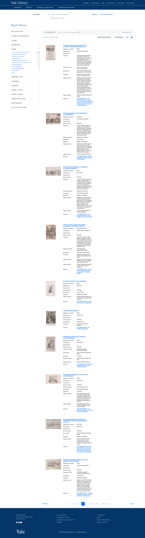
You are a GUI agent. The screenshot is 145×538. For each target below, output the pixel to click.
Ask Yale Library (111, 3)
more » (13, 72)
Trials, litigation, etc (17, 66)
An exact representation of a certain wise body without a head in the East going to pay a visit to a (75, 421)
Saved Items (86, 3)
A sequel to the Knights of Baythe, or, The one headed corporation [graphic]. (75, 460)
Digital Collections (19, 25)
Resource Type (17, 77)
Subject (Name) (17, 94)
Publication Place (18, 99)
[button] (94, 14)
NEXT (132, 503)
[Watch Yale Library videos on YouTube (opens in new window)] (21, 522)
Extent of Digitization (20, 36)
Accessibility (101, 515)
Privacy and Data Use (103, 519)
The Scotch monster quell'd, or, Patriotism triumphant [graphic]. (74, 337)
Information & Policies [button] (66, 7)
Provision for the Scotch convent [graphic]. (74, 281)
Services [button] (28, 7)
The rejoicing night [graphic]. (71, 310)
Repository (16, 45)
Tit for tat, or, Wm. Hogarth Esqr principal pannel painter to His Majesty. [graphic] (74, 225)
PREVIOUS (45, 503)
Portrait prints (15, 70)
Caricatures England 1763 (18, 68)
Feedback (59, 522)
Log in (103, 3)
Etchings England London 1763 (19, 54)
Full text (62, 18)
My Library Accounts (63, 517)
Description (55, 18)
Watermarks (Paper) (17, 64)
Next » (57, 37)
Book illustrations (16, 58)
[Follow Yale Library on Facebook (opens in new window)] (17, 522)
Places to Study (130, 3)
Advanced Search (106, 14)
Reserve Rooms (120, 3)
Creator (15, 85)
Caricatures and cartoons (18, 56)
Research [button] (17, 7)
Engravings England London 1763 (19, 60)
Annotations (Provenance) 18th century (21, 62)
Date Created (17, 103)
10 (118, 37)
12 (103, 503)
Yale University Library (20, 3)
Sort (104, 37)
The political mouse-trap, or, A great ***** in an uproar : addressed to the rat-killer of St (75, 46)
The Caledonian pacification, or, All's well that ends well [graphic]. (75, 375)
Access (14, 40)
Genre (14, 49)
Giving (99, 517)
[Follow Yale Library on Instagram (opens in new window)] (19, 522)
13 (106, 503)
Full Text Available (19, 107)
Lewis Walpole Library (82, 98)
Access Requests (95, 3)
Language (15, 81)
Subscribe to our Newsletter (65, 519)
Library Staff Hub (102, 522)
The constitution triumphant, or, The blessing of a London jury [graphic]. (75, 167)
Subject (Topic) (17, 90)
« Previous (44, 37)
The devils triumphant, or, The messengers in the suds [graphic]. (75, 114)
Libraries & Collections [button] (45, 7)
